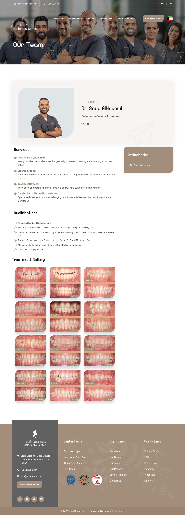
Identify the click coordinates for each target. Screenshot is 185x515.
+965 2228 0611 (54, 3)
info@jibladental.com (27, 3)
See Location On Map (29, 484)
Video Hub (149, 474)
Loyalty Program (126, 19)
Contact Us (115, 480)
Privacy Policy (151, 451)
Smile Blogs (150, 463)
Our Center (59, 19)
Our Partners (107, 19)
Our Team (91, 19)
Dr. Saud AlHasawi (140, 165)
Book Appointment (153, 18)
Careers (148, 480)
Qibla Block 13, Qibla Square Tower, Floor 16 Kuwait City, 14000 (35, 459)
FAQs (147, 457)
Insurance (149, 469)
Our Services (75, 19)
